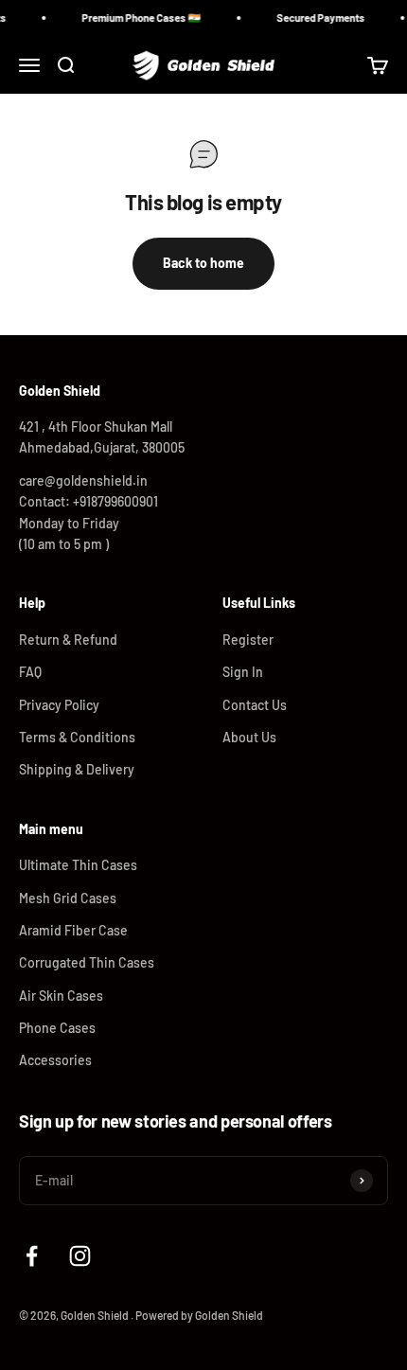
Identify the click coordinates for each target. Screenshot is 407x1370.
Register (248, 640)
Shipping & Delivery (76, 769)
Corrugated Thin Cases (86, 962)
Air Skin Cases (61, 995)
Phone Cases (57, 1028)
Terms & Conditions (77, 737)
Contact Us (254, 705)
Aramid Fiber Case (73, 930)
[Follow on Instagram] (80, 1256)
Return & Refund (68, 640)
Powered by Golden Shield (199, 1315)
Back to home (203, 263)
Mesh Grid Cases (67, 898)
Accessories (55, 1060)
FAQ (30, 672)
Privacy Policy (59, 705)
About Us (249, 737)
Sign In (242, 672)
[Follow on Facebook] (31, 1256)
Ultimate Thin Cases (78, 865)
